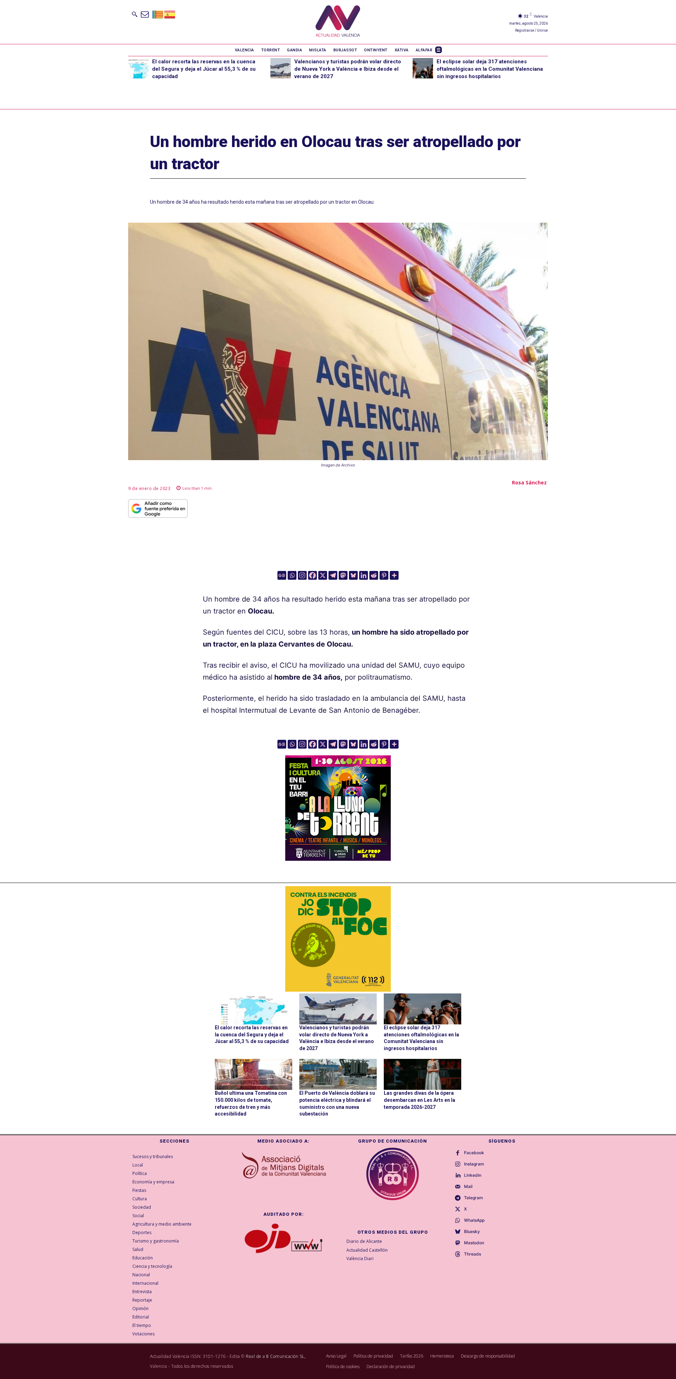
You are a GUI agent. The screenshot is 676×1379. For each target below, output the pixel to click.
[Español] (170, 14)
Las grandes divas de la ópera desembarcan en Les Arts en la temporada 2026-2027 (419, 1100)
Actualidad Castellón (367, 1250)
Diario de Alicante (364, 1241)
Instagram (474, 1164)
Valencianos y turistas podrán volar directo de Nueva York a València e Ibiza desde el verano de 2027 (347, 69)
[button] (134, 14)
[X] (322, 575)
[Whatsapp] (292, 575)
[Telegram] (332, 575)
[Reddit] (373, 575)
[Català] (158, 14)
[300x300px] (338, 858)
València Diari (360, 1259)
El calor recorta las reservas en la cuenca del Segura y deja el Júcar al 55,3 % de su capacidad (204, 69)
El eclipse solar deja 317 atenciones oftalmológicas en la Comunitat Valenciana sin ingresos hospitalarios (490, 69)
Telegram (473, 1197)
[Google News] (281, 575)
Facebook (474, 1152)
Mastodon (474, 1242)
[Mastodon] (343, 575)
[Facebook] (312, 575)
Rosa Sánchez (529, 482)
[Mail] (457, 1187)
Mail (468, 1186)
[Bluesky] (353, 575)
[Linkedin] (363, 575)
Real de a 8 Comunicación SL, (276, 1356)
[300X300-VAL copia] (338, 939)
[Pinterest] (384, 575)
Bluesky (472, 1231)
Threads (472, 1254)
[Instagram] (302, 575)
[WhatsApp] (457, 1220)
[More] (394, 575)
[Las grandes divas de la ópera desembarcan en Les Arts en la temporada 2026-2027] (422, 1074)
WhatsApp (474, 1220)
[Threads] (457, 1254)
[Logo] (337, 22)
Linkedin (472, 1175)
